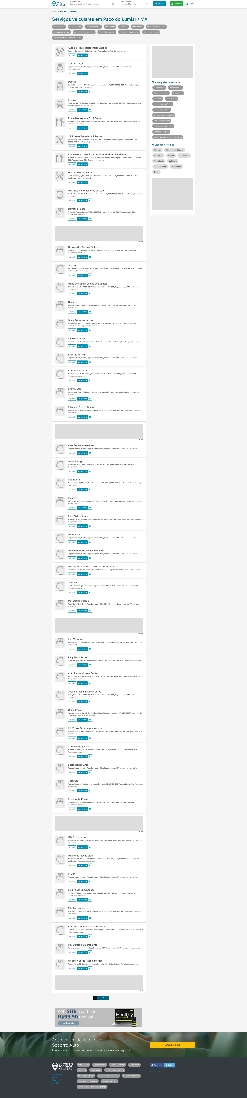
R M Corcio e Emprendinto (82, 944)
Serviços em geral (151, 32)
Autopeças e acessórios (84, 32)
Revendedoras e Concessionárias (68, 38)
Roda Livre (74, 479)
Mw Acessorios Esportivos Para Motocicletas (93, 566)
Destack (72, 81)
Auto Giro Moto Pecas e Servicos (86, 926)
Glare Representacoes (80, 320)
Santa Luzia (159, 161)
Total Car (73, 780)
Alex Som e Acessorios (81, 445)
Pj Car (71, 873)
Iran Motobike (75, 639)
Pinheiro (171, 155)
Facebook (157, 1065)
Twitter (170, 1065)
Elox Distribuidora (78, 516)
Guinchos (123, 27)
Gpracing (73, 582)
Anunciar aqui (172, 1044)
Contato (55, 1083)
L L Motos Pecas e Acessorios (85, 728)
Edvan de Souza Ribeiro (81, 407)
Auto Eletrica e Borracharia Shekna (87, 47)
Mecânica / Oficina (61, 32)
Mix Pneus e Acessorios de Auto (86, 190)
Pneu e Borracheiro (107, 32)
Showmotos (74, 388)
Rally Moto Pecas (77, 657)
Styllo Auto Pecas (78, 799)
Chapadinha (184, 155)
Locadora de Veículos (156, 27)
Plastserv (73, 498)
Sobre (54, 1077)
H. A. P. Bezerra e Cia (80, 172)
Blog (54, 1080)
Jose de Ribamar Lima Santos (84, 691)
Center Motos (75, 63)
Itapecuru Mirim (160, 166)
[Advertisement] (99, 233)
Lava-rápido (137, 27)
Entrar (190, 4)
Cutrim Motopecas (78, 746)
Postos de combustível (129, 32)
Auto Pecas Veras (78, 370)
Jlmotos (72, 265)
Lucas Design (75, 461)
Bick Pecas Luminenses (81, 889)
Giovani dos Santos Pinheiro (84, 247)
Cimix (71, 302)
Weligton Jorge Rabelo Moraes (85, 960)
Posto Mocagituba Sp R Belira (84, 118)
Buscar (160, 4)
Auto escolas (59, 27)
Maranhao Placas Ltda (80, 855)
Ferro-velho (110, 27)
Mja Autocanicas (77, 908)
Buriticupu (173, 161)
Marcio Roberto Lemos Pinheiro (86, 550)
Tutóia (156, 172)
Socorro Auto (155, 1071)
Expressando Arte (78, 764)
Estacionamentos (93, 27)
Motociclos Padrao (78, 600)
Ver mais (72, 55)
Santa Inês (158, 155)
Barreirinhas (177, 166)
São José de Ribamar (175, 150)
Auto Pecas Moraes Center (83, 673)
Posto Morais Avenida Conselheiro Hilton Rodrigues (97, 154)
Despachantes (75, 27)
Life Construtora (77, 837)
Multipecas (74, 534)
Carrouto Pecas (76, 208)
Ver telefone (82, 55)
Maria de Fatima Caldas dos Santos (87, 283)
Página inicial (57, 1075)
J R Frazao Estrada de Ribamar (85, 136)
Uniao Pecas (75, 710)
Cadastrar (177, 4)
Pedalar (72, 100)
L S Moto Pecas (76, 338)
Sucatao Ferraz (76, 354)
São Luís (157, 150)
